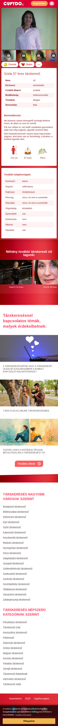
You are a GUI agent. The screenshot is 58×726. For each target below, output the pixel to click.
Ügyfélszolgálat (41, 698)
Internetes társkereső (14, 679)
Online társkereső (12, 648)
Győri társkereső (12, 527)
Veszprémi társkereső (14, 594)
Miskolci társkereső (13, 543)
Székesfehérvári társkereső (17, 568)
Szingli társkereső (12, 668)
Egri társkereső (11, 522)
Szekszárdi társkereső (15, 574)
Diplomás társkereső (14, 643)
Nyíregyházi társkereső (15, 548)
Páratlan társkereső (13, 663)
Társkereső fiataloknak (15, 674)
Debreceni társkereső (14, 517)
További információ (23, 715)
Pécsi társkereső (12, 553)
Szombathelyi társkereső (16, 584)
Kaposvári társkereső (14, 532)
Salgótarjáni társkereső (15, 558)
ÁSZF (28, 698)
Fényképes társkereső (15, 622)
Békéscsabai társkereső (16, 512)
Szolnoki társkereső (13, 579)
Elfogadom (29, 721)
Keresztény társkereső (15, 632)
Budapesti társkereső (14, 506)
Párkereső (8, 637)
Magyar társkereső (13, 653)
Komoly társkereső (13, 658)
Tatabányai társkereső (15, 589)
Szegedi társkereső (13, 563)
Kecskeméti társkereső (15, 537)
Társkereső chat (11, 627)
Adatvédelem (15, 698)
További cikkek (26, 463)
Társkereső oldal (12, 684)
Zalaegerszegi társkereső (16, 599)
